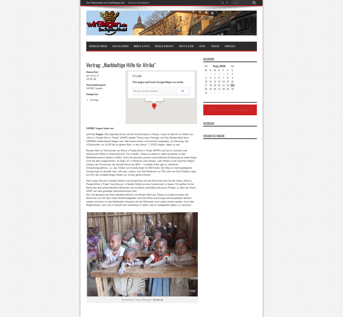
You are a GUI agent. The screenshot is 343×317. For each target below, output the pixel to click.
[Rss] (223, 3)
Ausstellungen (120, 46)
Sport (202, 46)
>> (232, 66)
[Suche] (254, 2)
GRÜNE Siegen (94, 88)
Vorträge (94, 100)
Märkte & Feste (142, 46)
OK (182, 91)
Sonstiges (230, 46)
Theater (215, 46)
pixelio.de (158, 299)
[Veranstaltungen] (171, 32)
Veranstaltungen (98, 46)
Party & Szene (186, 46)
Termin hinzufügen (138, 2)
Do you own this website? (146, 91)
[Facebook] (227, 3)
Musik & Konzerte (164, 46)
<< (206, 66)
